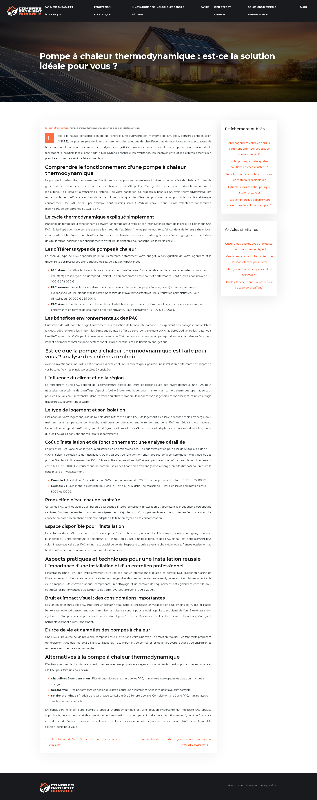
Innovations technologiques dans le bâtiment (158, 11)
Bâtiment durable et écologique (59, 11)
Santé (205, 7)
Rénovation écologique (102, 11)
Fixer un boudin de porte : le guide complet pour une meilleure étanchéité (174, 742)
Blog (303, 7)
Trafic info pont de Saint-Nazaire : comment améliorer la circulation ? (84, 742)
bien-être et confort (222, 11)
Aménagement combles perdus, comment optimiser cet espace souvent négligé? (249, 148)
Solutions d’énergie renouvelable (262, 11)
